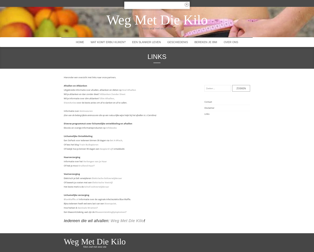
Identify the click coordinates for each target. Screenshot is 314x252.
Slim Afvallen (107, 98)
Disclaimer (209, 107)
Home (80, 42)
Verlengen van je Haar (95, 161)
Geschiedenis (177, 42)
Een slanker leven (146, 42)
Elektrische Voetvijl (102, 182)
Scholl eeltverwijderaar (96, 186)
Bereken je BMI (205, 42)
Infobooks (111, 127)
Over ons (231, 42)
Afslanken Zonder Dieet (112, 94)
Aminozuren (86, 111)
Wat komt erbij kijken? (108, 42)
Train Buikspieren (88, 144)
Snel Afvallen (129, 89)
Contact (208, 101)
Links (206, 113)
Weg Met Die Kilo (127, 220)
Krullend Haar (86, 165)
